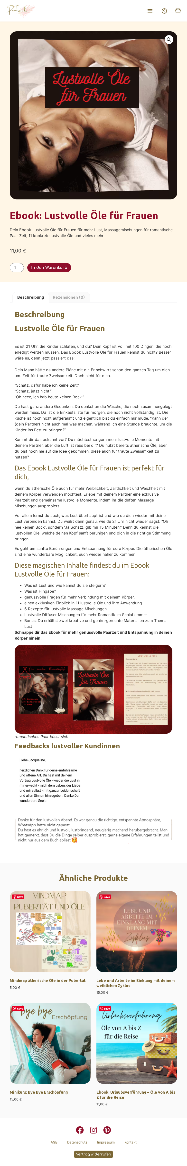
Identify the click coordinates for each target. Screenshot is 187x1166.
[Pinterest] (107, 1130)
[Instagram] (93, 1130)
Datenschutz (77, 1142)
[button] (150, 11)
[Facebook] (80, 1130)
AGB (54, 1142)
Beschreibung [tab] (30, 297)
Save (20, 897)
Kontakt (130, 1142)
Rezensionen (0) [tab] (69, 297)
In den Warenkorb (49, 267)
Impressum (106, 1142)
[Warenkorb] (178, 10)
